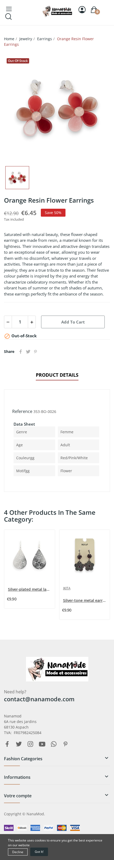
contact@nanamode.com (39, 698)
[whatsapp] (54, 744)
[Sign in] (82, 9)
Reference (22, 411)
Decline (17, 852)
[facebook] (7, 744)
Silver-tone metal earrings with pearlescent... (85, 600)
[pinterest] (65, 744)
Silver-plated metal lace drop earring (30, 589)
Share (20, 352)
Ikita (67, 588)
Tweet (28, 352)
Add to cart (73, 322)
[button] (57, 761)
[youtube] (42, 744)
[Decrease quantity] (8, 322)
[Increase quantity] (32, 322)
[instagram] (30, 744)
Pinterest (35, 352)
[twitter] (19, 744)
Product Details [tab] (57, 375)
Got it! (39, 851)
